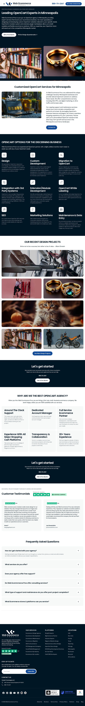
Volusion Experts (49, 638)
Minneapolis (71, 649)
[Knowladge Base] (22, 693)
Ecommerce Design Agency (33, 633)
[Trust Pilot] (25, 693)
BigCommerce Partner (51, 636)
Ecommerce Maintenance (33, 638)
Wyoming (70, 643)
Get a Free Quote (9, 35)
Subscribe (31, 671)
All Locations (71, 657)
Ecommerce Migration (32, 641)
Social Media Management (33, 649)
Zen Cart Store (49, 651)
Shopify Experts (49, 633)
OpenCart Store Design (51, 646)
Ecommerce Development (33, 636)
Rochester (71, 651)
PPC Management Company (33, 646)
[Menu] (4, 4)
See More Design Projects (42, 353)
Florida (70, 638)
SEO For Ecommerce (31, 643)
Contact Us (51, 127)
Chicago (70, 646)
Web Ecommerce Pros (12, 702)
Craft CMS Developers (51, 654)
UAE (69, 633)
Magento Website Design (52, 641)
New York (70, 636)
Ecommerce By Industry (32, 651)
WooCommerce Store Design (53, 643)
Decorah (70, 654)
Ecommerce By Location (32, 654)
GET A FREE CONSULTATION (73, 3)
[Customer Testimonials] (50, 496)
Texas (69, 641)
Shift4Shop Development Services (54, 649)
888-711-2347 (58, 3)
